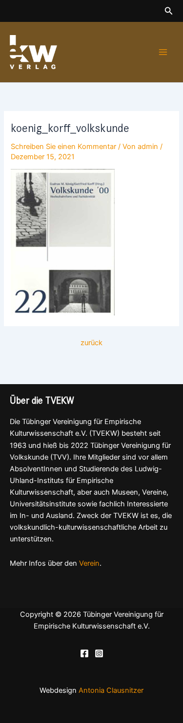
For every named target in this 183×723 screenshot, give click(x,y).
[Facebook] (84, 653)
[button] (168, 11)
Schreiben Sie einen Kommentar (63, 146)
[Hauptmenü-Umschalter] (163, 52)
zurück (91, 343)
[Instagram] (99, 653)
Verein (89, 563)
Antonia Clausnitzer (111, 690)
